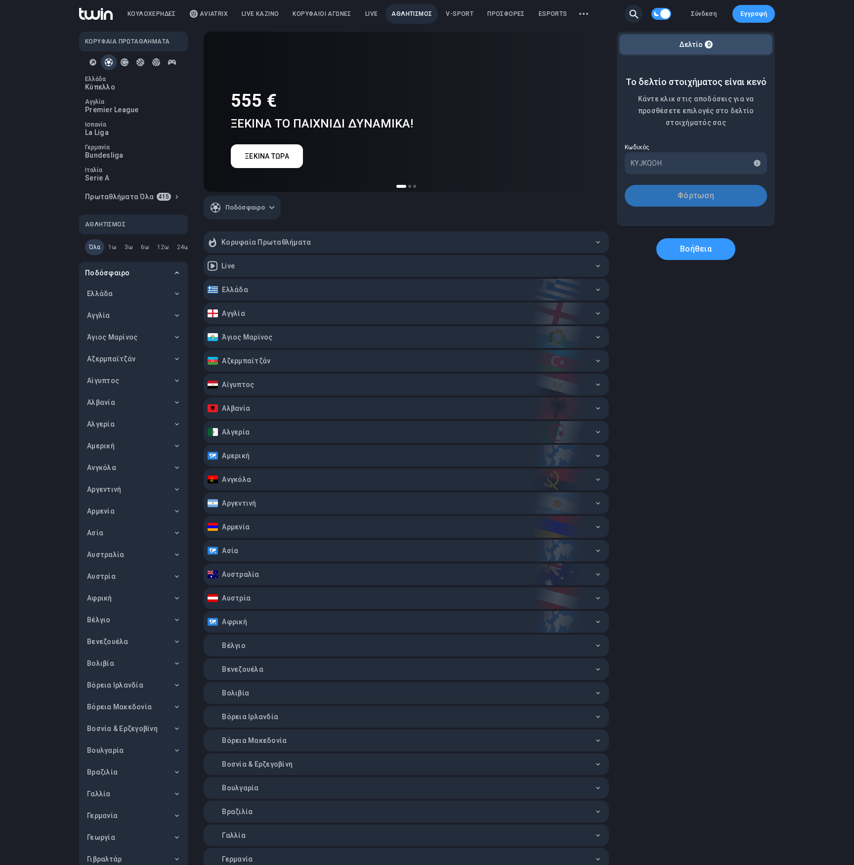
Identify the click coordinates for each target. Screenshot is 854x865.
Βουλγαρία (105, 750)
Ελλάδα (100, 294)
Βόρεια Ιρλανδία (115, 685)
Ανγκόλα (101, 468)
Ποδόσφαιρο (107, 273)
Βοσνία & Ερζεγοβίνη (122, 729)
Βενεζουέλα (107, 642)
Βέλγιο (99, 620)
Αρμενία (101, 511)
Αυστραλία (105, 555)
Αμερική (101, 446)
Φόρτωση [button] (696, 195)
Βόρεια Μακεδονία (119, 707)
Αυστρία (101, 576)
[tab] (93, 62)
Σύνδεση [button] (704, 13)
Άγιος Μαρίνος (112, 337)
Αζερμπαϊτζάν (111, 359)
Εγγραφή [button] (753, 13)
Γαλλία (99, 794)
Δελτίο (695, 44)
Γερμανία (102, 816)
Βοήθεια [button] (696, 249)
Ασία (95, 533)
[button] (633, 14)
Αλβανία (101, 402)
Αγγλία (98, 315)
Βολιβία (100, 663)
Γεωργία (101, 837)
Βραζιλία (102, 772)
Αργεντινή (104, 489)
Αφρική (99, 598)
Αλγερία (101, 424)
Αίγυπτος (103, 381)
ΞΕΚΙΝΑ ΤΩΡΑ (267, 156)
